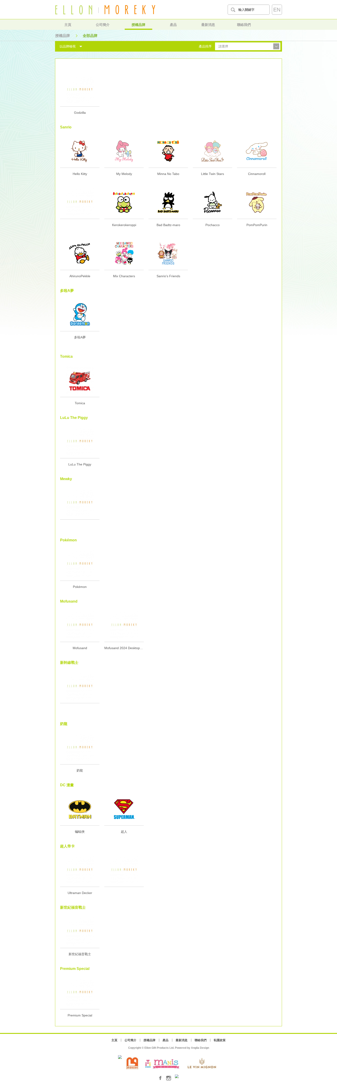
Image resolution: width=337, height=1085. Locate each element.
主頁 (67, 25)
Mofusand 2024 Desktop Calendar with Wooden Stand (124, 648)
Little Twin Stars (212, 174)
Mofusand (80, 648)
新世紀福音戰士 (80, 954)
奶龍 (80, 770)
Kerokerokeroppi (124, 225)
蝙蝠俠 (80, 831)
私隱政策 (220, 1040)
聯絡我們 (244, 25)
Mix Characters (124, 276)
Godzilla (80, 112)
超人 (124, 831)
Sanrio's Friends (168, 276)
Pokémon (80, 587)
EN (277, 10)
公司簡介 (103, 25)
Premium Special (80, 1015)
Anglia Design (200, 1047)
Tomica (80, 403)
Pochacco (212, 225)
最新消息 (208, 25)
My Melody (124, 174)
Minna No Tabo (168, 174)
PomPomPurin (256, 225)
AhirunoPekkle (79, 276)
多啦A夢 (80, 337)
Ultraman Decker (80, 893)
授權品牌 (138, 25)
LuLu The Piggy (79, 464)
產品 (173, 25)
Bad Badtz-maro (168, 225)
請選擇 (223, 46)
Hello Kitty (80, 174)
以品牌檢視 (68, 46)
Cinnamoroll (256, 174)
